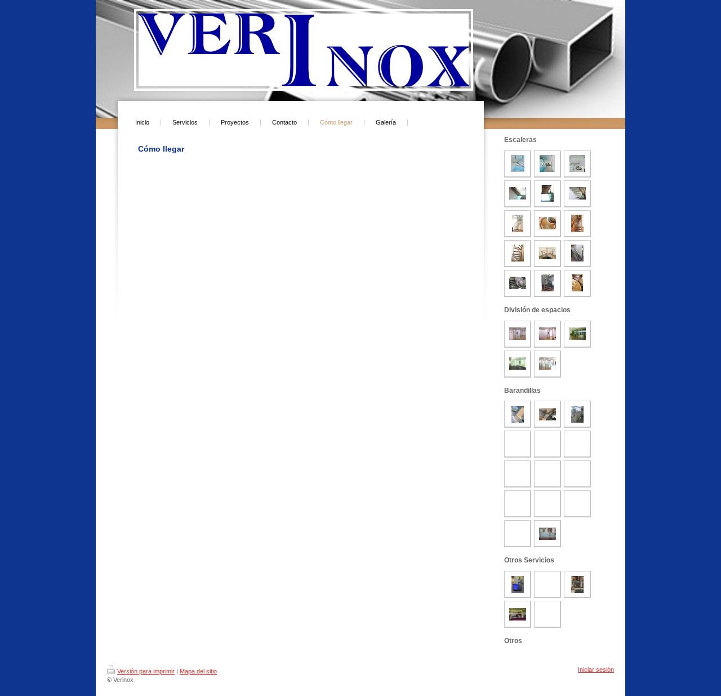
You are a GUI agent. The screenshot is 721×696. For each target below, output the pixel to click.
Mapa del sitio (198, 671)
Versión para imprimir (146, 671)
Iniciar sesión (596, 669)
